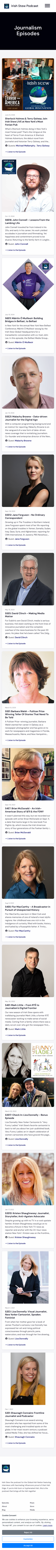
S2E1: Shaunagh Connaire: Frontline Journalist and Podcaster (24, 1414)
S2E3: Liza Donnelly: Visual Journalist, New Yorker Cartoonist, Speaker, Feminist (26, 1314)
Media (32, 1510)
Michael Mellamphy (25, 145)
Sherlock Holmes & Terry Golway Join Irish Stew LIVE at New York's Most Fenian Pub (26, 121)
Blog (3, 1510)
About (4, 1506)
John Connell (21, 244)
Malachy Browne (23, 440)
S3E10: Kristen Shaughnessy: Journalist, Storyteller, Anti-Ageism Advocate (27, 1215)
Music (32, 1503)
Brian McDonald (23, 832)
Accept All (28, 1545)
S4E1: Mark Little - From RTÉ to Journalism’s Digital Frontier (22, 1007)
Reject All (28, 1532)
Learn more (47, 1525)
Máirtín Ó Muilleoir (24, 342)
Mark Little (20, 1029)
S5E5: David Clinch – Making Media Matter (24, 615)
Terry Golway (43, 145)
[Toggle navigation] (47, 6)
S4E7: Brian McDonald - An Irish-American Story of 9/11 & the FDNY (24, 810)
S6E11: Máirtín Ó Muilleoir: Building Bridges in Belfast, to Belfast (24, 320)
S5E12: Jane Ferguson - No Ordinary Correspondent (25, 516)
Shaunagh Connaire (25, 1437)
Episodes (5, 1503)
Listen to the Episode (16, 152)
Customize (28, 1539)
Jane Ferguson (22, 539)
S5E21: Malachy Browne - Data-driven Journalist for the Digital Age (26, 418)
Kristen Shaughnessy (25, 1237)
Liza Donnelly (21, 1139)
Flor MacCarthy (22, 930)
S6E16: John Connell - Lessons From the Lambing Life (27, 221)
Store (32, 1506)
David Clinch (21, 637)
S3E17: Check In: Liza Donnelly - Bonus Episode (26, 1116)
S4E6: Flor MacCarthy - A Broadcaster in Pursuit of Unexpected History (27, 908)
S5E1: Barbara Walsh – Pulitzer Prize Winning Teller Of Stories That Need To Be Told (27, 714)
